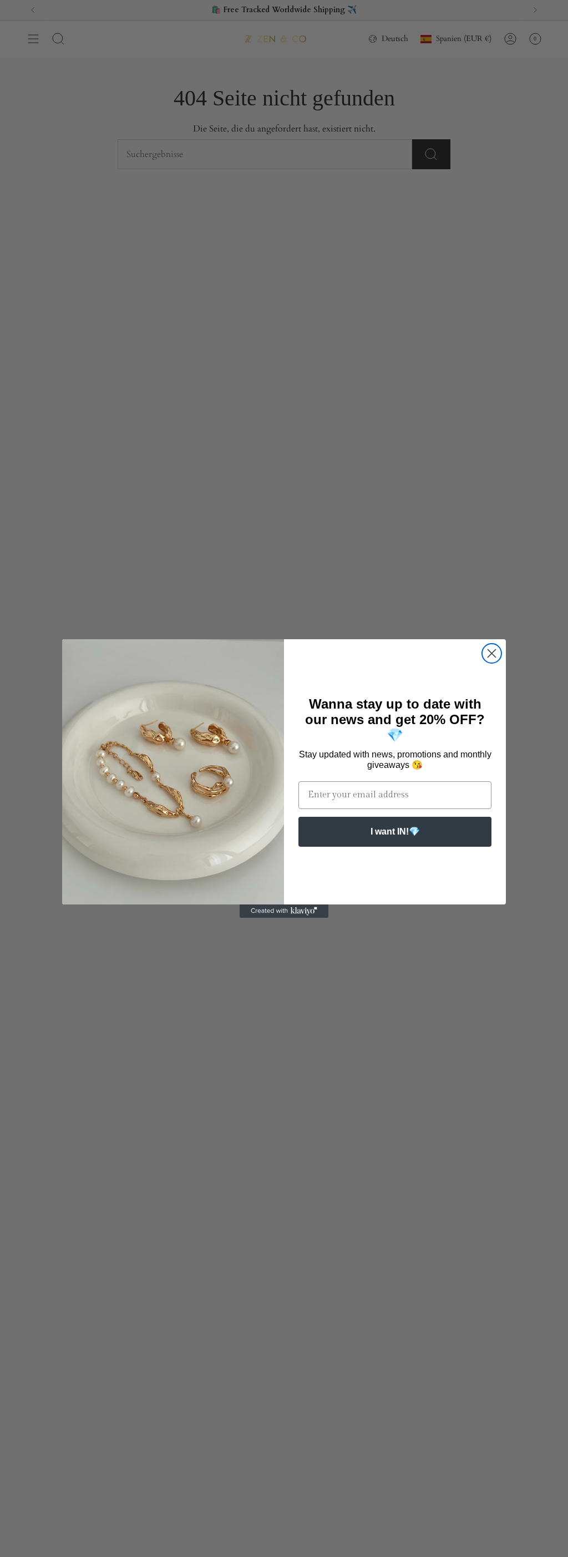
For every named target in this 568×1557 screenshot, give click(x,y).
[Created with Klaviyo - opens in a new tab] (284, 911)
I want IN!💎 (395, 831)
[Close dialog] (491, 653)
